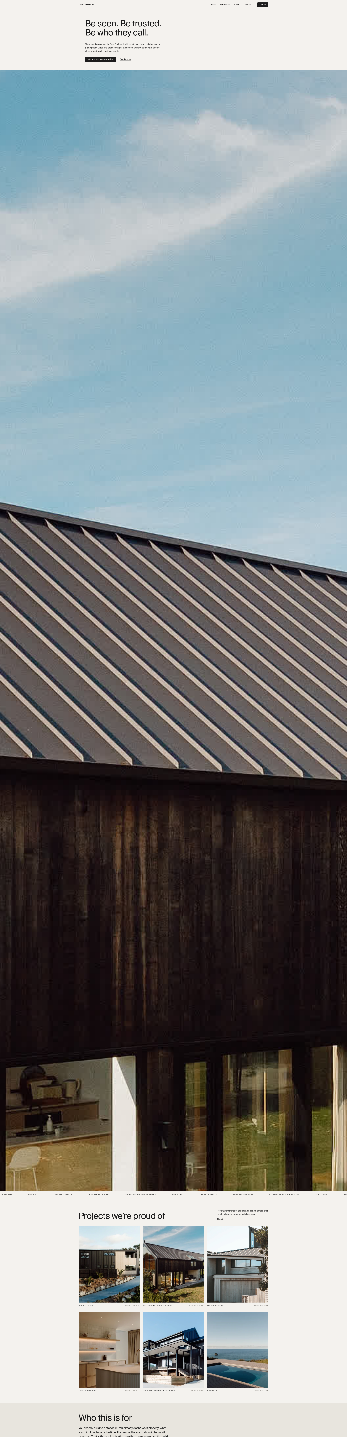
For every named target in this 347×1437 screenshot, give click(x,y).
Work (213, 4)
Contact (247, 4)
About (236, 4)
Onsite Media (86, 4)
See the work (125, 59)
